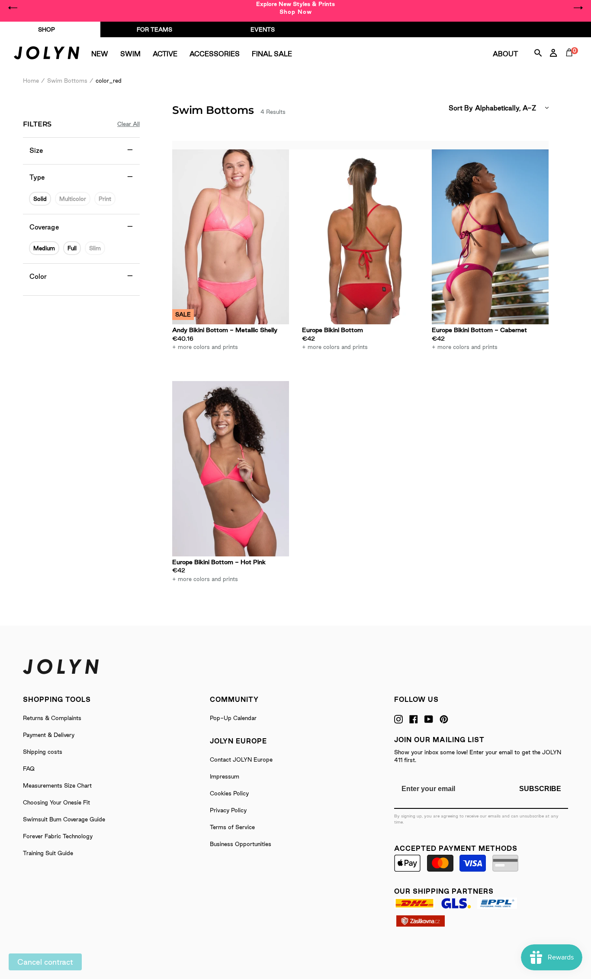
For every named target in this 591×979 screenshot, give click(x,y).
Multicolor (72, 199)
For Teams (154, 29)
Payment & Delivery (48, 735)
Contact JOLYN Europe (241, 759)
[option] (295, 8)
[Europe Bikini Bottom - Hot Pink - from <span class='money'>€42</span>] (230, 468)
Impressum (224, 776)
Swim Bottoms (67, 81)
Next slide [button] (578, 7)
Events (263, 29)
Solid (40, 199)
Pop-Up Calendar (233, 718)
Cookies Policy (229, 793)
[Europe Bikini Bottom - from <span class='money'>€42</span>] (360, 237)
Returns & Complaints (52, 718)
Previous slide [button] (13, 7)
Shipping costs (42, 752)
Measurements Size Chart (57, 785)
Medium (44, 248)
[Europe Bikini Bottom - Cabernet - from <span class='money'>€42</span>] (490, 237)
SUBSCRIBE (540, 788)
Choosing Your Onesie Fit (56, 802)
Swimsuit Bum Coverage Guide (64, 819)
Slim (95, 248)
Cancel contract (45, 962)
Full (72, 248)
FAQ (29, 769)
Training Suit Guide (48, 853)
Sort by (461, 108)
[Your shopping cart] (571, 62)
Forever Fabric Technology (58, 836)
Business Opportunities (240, 844)
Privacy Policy (228, 810)
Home (31, 81)
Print (105, 199)
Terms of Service (232, 827)
